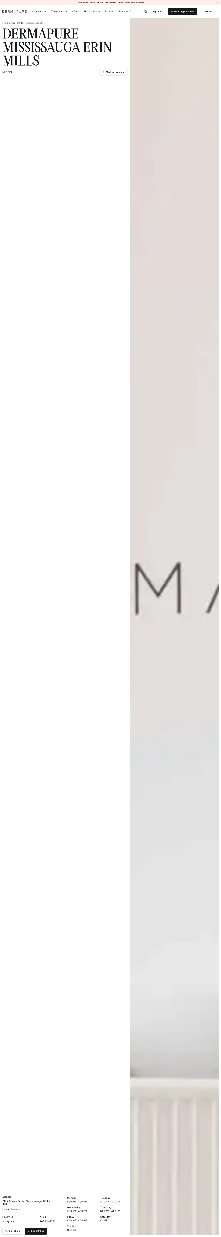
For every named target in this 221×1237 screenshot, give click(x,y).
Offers (75, 11)
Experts (109, 11)
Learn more (138, 2)
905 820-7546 (47, 1221)
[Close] (217, 3)
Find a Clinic (90, 11)
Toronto (19, 23)
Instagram (8, 1221)
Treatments (57, 11)
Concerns (37, 11)
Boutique (123, 11)
